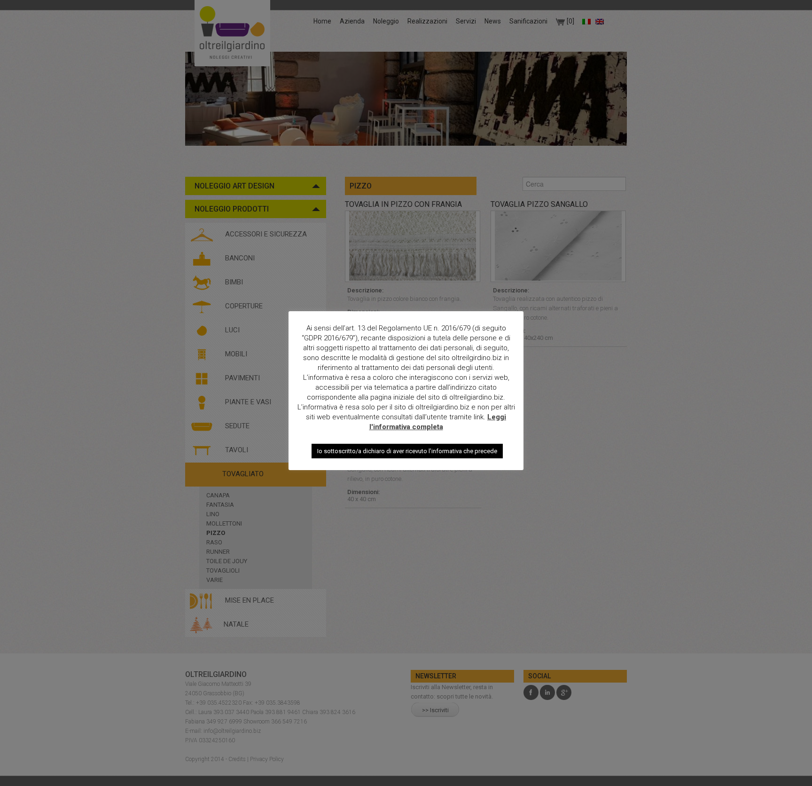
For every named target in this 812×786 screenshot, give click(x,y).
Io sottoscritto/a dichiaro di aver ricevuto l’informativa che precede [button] (407, 451)
